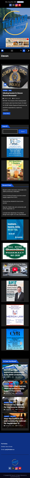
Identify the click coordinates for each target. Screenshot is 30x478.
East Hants (13, 416)
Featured (5, 90)
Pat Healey (17, 98)
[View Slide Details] (15, 251)
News (10, 90)
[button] (21, 50)
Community (6, 367)
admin (18, 377)
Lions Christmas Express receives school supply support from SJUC (15, 388)
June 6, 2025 (7, 98)
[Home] (2, 50)
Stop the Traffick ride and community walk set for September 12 (15, 420)
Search (4, 126)
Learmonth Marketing (15, 476)
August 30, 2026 (10, 377)
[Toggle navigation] (12, 50)
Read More (6, 113)
